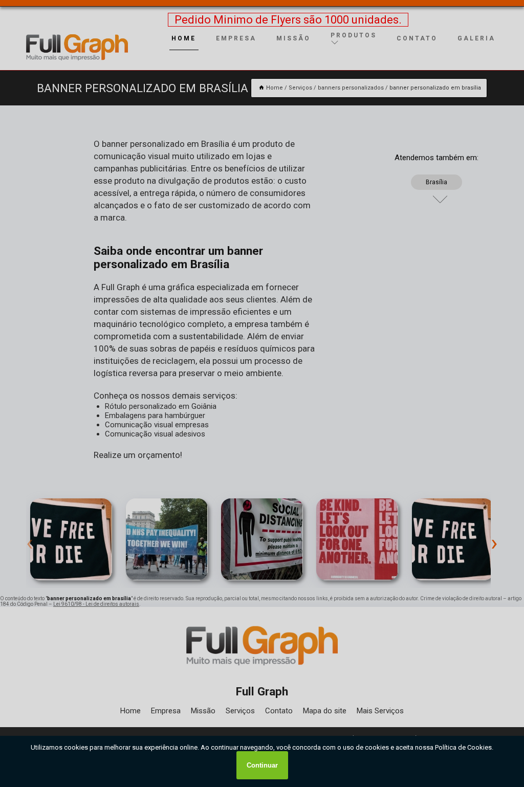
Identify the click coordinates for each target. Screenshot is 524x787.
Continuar (262, 765)
